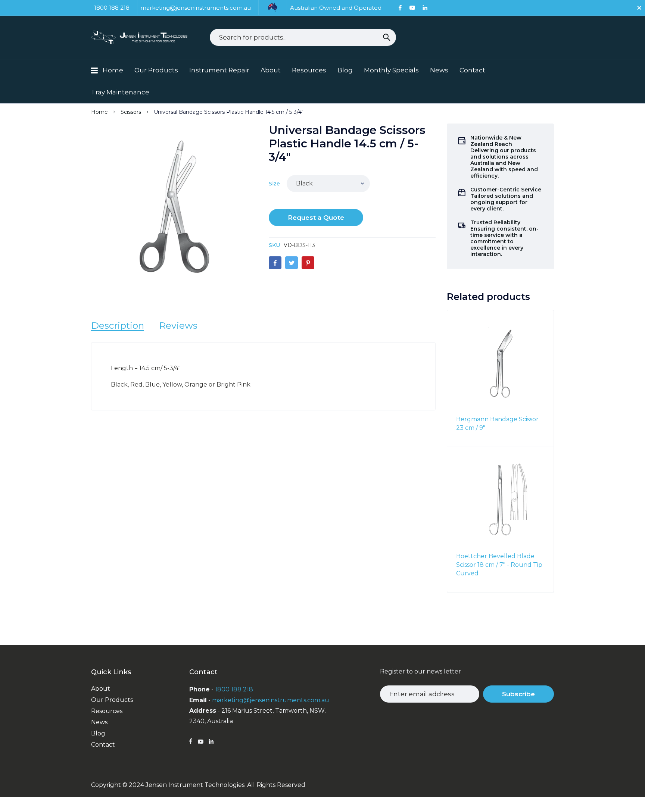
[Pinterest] (308, 262)
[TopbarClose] (639, 7)
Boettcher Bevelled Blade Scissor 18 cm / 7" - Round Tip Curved (499, 565)
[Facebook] (400, 7)
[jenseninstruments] (140, 37)
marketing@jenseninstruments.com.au (270, 700)
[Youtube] (412, 7)
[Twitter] (291, 262)
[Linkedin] (425, 7)
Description (117, 325)
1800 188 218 (234, 689)
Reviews (178, 325)
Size (274, 183)
